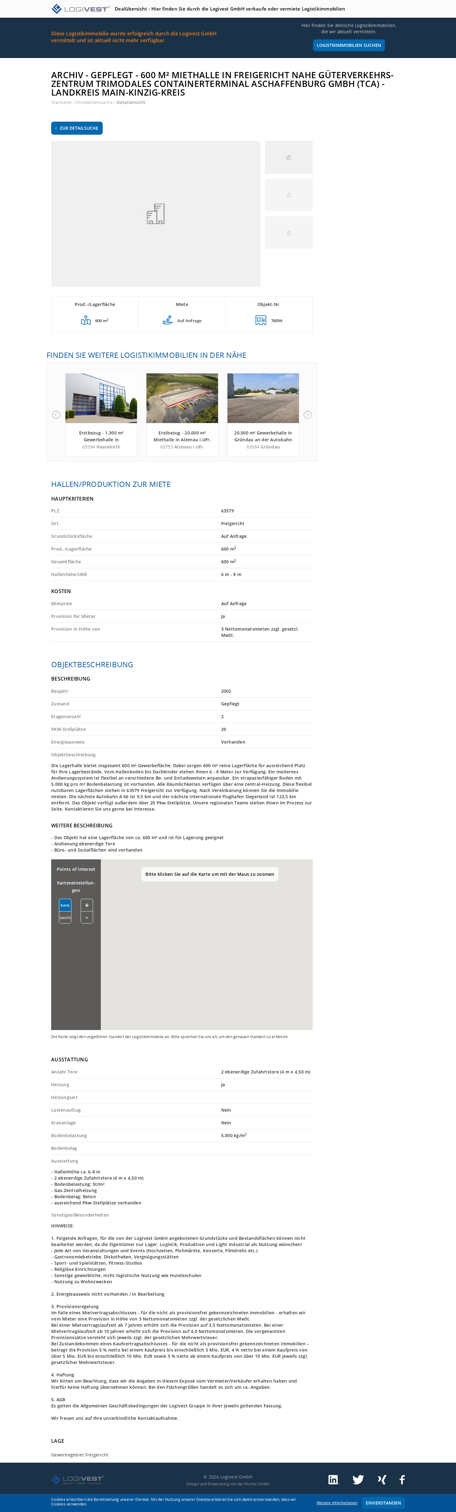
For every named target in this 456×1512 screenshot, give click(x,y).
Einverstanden (383, 1503)
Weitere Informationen (337, 1502)
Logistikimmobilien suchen (349, 45)
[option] (101, 415)
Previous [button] (56, 415)
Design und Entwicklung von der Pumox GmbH (227, 1483)
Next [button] (307, 415)
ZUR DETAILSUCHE (79, 128)
